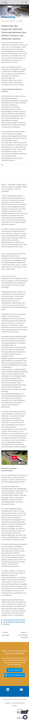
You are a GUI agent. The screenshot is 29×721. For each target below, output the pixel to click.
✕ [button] (27, 710)
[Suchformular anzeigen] (22, 2)
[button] (25, 717)
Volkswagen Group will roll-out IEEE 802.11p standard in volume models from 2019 (14, 622)
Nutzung (3, 14)
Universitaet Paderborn (9, 21)
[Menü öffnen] (26, 2)
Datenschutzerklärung (18, 703)
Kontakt (14, 705)
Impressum (8, 703)
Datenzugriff (5, 634)
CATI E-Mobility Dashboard (23, 635)
